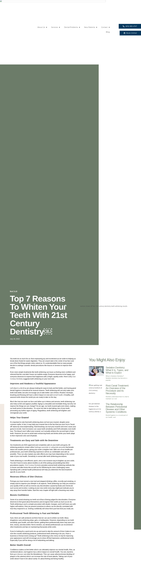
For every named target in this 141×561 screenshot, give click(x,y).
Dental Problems (71, 27)
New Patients (89, 27)
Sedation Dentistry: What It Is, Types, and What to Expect (117, 370)
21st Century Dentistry (33, 465)
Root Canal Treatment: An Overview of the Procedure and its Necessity (117, 389)
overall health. (58, 395)
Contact (104, 27)
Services (54, 27)
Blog (108, 32)
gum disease (18, 554)
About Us (41, 27)
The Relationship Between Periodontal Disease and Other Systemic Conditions (116, 408)
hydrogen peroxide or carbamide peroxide (50, 447)
